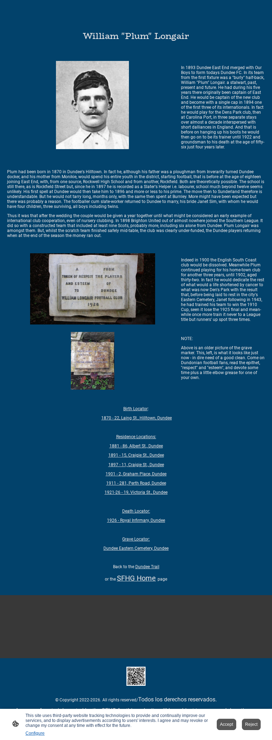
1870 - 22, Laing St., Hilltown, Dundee (136, 418)
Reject (251, 724)
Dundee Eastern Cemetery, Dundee (136, 548)
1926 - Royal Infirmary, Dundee (136, 520)
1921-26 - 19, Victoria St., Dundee (136, 492)
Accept (226, 724)
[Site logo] (136, 676)
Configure (35, 733)
